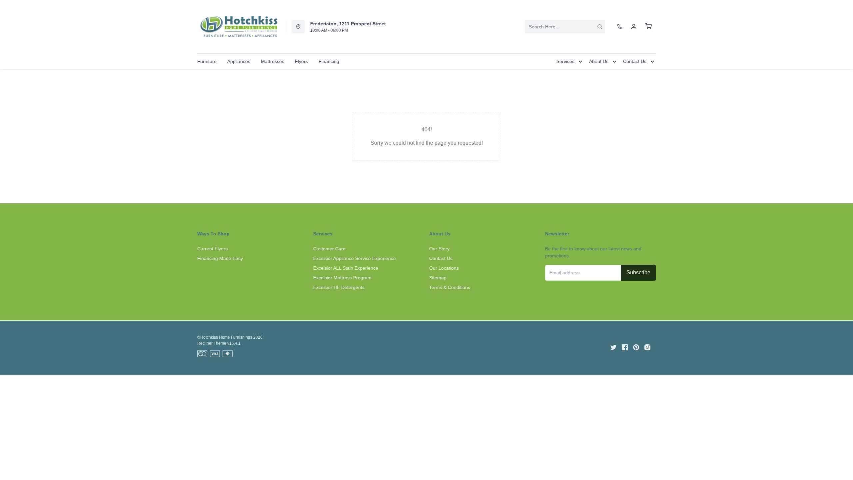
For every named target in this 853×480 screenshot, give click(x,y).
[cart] (648, 27)
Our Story (439, 248)
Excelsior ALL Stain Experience (345, 268)
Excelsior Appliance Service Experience (354, 258)
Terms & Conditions (449, 287)
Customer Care (329, 248)
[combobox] (565, 26)
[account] (633, 26)
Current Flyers (212, 248)
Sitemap (437, 277)
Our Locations (444, 268)
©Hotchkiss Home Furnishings (224, 337)
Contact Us (440, 258)
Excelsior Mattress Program (342, 277)
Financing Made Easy (220, 258)
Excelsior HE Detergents (339, 287)
